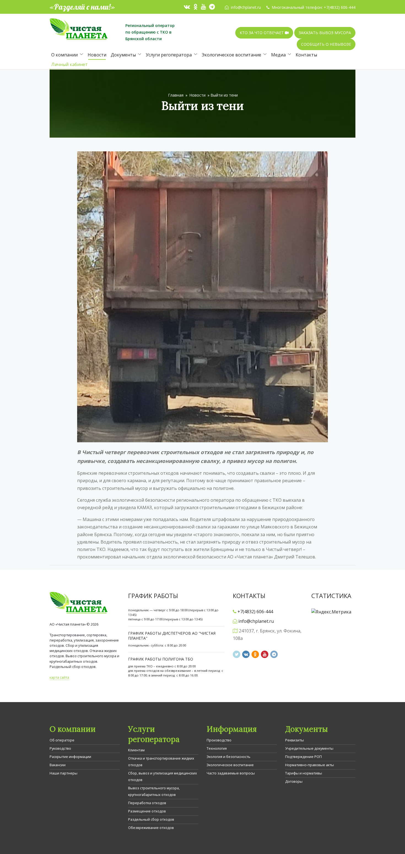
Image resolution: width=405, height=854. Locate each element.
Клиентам (136, 749)
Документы (123, 55)
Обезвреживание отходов (151, 827)
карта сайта (59, 677)
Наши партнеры (63, 773)
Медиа (278, 55)
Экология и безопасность (228, 756)
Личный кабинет (69, 64)
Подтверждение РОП (303, 756)
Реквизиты (294, 740)
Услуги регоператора (169, 55)
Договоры (294, 781)
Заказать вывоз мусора (325, 32)
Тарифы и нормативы (303, 773)
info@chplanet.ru (246, 7)
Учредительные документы (309, 748)
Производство (219, 740)
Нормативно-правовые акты (309, 764)
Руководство (60, 748)
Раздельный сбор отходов (151, 819)
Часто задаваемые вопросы (231, 773)
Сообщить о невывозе (326, 44)
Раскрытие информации (70, 756)
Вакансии (58, 764)
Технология (217, 748)
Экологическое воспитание (231, 55)
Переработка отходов (147, 802)
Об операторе (62, 740)
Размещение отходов (147, 811)
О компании (64, 55)
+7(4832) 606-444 (339, 7)
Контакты (306, 55)
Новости (97, 55)
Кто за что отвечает (262, 32)
